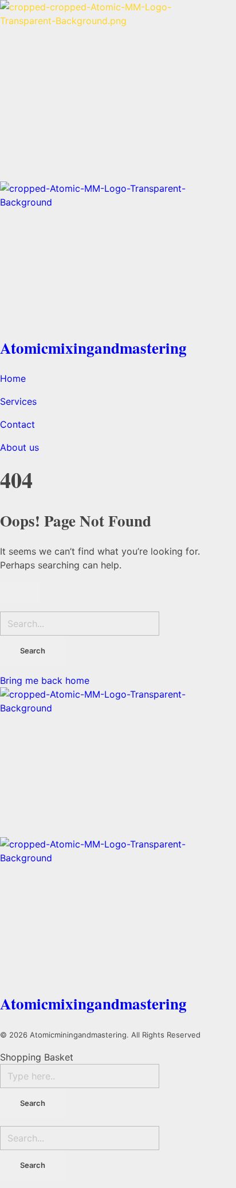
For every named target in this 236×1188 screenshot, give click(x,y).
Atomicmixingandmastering (93, 347)
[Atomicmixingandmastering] (118, 90)
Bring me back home (44, 680)
